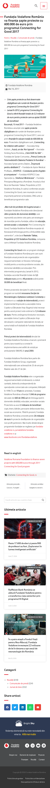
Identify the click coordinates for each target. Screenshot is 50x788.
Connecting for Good (25, 475)
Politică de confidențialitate (35, 778)
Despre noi (13, 755)
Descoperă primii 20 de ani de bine (33, 782)
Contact (42, 759)
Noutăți (13, 38)
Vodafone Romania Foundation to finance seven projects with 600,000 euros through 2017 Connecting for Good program (24, 463)
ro (36, 475)
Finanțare (24, 759)
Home (6, 38)
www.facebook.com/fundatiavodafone (20, 437)
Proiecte (41, 755)
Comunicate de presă (26, 38)
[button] (36, 6)
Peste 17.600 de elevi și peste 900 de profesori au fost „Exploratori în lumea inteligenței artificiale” (25, 546)
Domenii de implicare (28, 755)
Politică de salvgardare (15, 778)
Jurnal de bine (16, 687)
